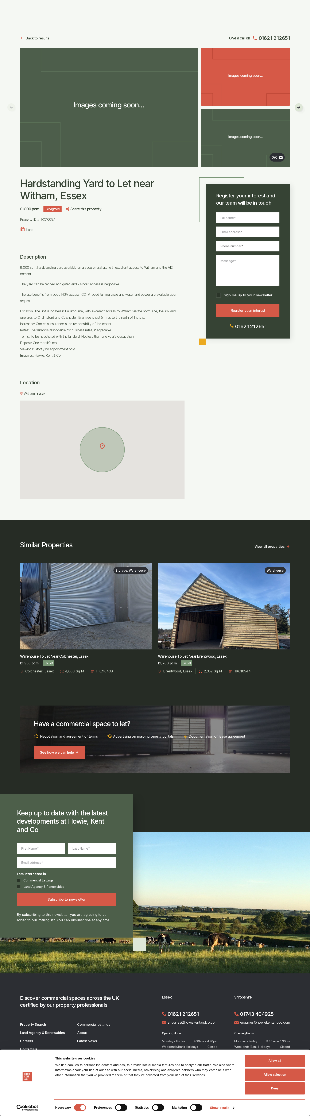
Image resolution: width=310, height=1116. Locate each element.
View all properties (269, 546)
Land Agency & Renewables (43, 887)
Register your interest (248, 310)
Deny (275, 1088)
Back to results (37, 38)
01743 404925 (257, 1014)
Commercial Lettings (38, 880)
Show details (219, 1107)
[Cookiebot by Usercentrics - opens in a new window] (27, 1108)
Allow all (274, 1060)
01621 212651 (271, 38)
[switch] (121, 1107)
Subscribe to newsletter (66, 899)
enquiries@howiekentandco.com (192, 1022)
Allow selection (275, 1074)
